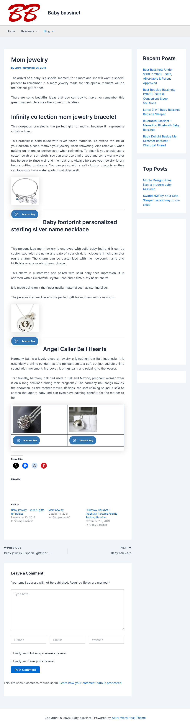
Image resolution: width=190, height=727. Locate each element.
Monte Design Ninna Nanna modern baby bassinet (157, 184)
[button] (36, 31)
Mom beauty (56, 509)
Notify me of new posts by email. (34, 661)
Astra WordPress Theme (129, 718)
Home (11, 31)
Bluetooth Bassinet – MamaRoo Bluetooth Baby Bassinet (161, 125)
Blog (47, 31)
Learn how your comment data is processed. (91, 683)
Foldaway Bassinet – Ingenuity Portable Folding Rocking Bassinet (101, 513)
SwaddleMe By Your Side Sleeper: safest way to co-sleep (161, 200)
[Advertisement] (161, 292)
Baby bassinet (64, 13)
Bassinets (27, 31)
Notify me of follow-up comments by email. (40, 653)
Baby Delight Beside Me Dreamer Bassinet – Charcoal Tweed (159, 140)
